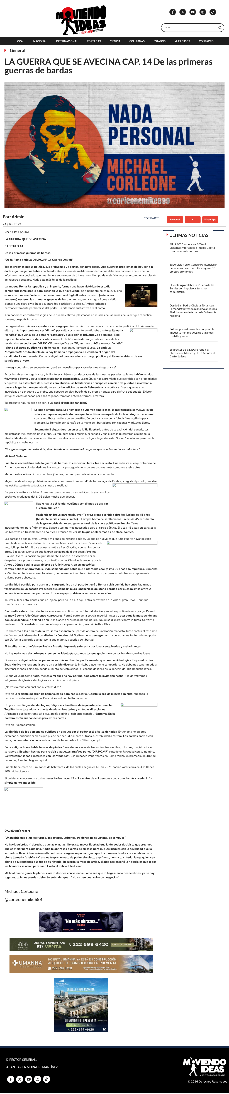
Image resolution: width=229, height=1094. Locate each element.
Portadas (94, 41)
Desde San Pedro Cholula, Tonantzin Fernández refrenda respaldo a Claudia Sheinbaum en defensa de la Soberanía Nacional (193, 310)
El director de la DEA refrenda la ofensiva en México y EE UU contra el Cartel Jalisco (192, 353)
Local (20, 41)
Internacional (67, 41)
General (17, 50)
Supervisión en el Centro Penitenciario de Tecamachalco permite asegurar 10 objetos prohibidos (193, 268)
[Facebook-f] (172, 12)
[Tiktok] (212, 12)
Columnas (137, 41)
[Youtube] (192, 12)
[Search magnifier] (220, 27)
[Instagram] (202, 12)
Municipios (182, 41)
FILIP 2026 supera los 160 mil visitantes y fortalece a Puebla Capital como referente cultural (193, 247)
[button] (175, 219)
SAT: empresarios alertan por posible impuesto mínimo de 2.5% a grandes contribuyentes (192, 332)
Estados (159, 41)
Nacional (40, 41)
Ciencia (115, 41)
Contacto (206, 41)
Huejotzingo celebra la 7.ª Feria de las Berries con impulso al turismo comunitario (192, 288)
